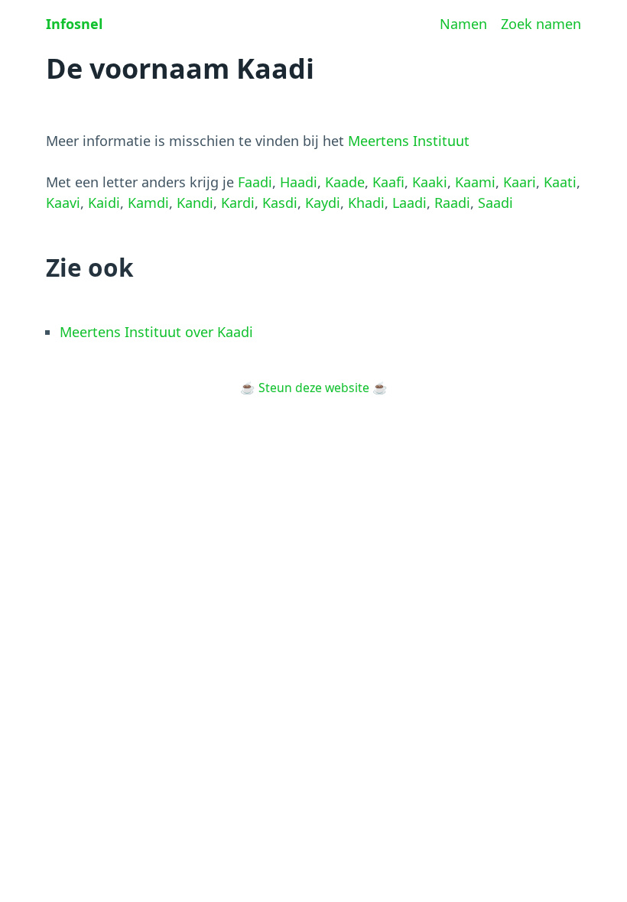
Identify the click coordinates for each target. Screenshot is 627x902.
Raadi (452, 202)
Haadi (298, 182)
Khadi (366, 202)
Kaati (560, 182)
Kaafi (388, 182)
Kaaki (429, 182)
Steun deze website (313, 387)
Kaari (519, 182)
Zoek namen (541, 24)
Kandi (195, 202)
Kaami (475, 182)
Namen (463, 24)
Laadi (409, 202)
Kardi (238, 202)
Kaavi (63, 202)
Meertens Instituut (408, 140)
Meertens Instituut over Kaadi (156, 332)
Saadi (495, 202)
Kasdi (279, 202)
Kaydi (322, 202)
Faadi (255, 182)
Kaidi (104, 202)
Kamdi (148, 202)
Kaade (345, 182)
